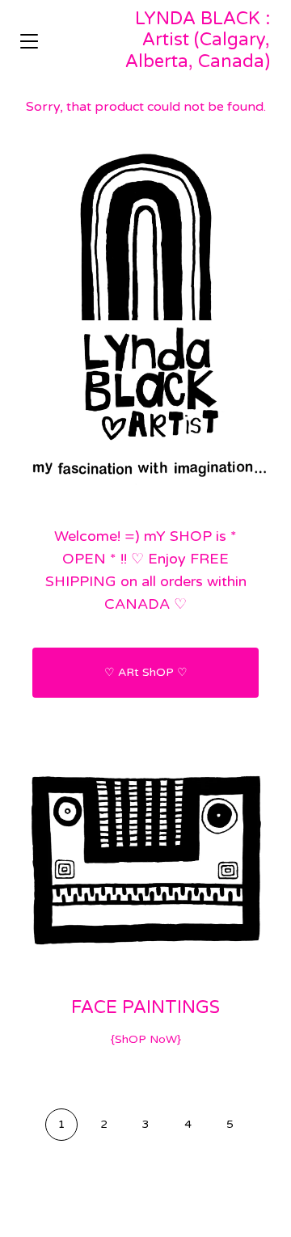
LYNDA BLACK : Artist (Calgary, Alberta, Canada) (197, 40)
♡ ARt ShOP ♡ (146, 672)
